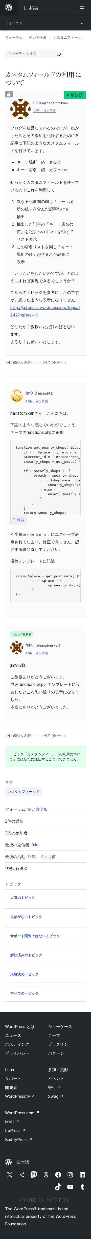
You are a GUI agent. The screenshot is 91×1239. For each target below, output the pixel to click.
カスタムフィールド (23, 791)
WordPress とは (20, 1026)
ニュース (13, 1035)
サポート (13, 1078)
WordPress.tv (20, 1096)
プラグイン (58, 1044)
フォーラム (14, 23)
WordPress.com (22, 1112)
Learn (10, 1069)
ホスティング (17, 1044)
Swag (55, 1096)
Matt (12, 1121)
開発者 (11, 1087)
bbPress (15, 1130)
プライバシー (17, 1053)
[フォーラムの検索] (59, 54)
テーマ (54, 1035)
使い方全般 (38, 37)
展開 (20, 519)
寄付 (54, 1087)
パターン (56, 1053)
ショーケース (60, 1026)
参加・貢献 (58, 1069)
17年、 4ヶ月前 (44, 111)
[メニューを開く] (83, 7)
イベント (56, 1078)
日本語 (23, 1162)
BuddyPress (19, 1139)
